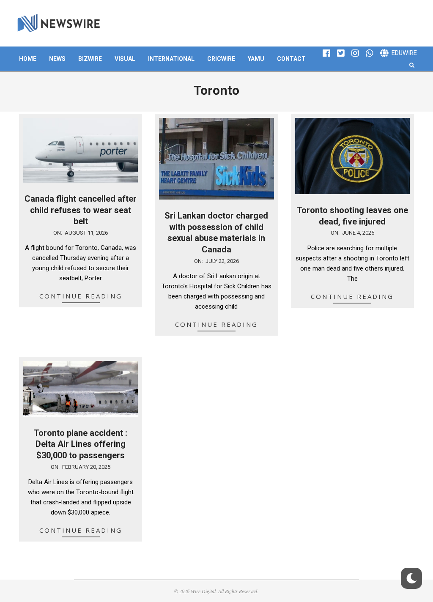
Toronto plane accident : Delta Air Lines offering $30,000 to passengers (80, 444)
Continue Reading (80, 296)
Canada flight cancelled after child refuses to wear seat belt (81, 210)
